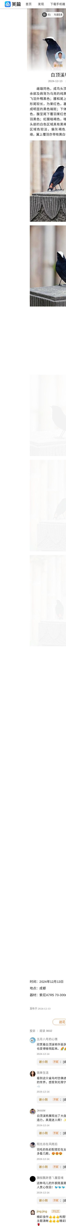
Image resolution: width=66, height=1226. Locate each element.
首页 (29, 4)
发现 (41, 4)
